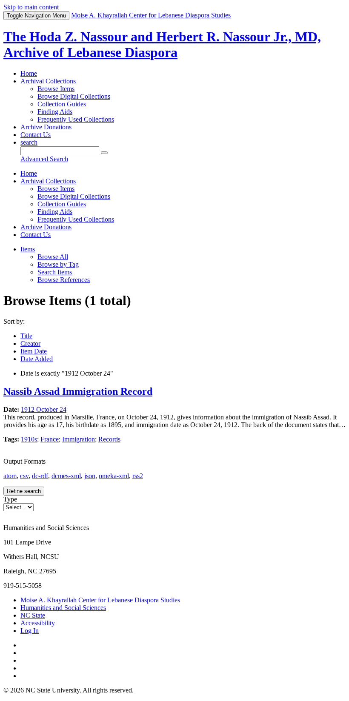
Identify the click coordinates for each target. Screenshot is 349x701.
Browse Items (55, 88)
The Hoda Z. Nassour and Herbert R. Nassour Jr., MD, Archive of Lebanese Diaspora (162, 44)
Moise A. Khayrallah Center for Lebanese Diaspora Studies (100, 600)
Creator (30, 343)
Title (26, 335)
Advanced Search (44, 158)
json (89, 475)
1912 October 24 (43, 409)
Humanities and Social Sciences (63, 607)
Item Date (33, 351)
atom (10, 475)
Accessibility (37, 623)
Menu (36, 15)
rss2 (137, 475)
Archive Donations (46, 127)
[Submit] (104, 152)
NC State (32, 615)
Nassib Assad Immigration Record (77, 391)
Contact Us (35, 134)
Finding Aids (54, 111)
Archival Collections (48, 81)
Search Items (54, 272)
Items (27, 249)
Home (28, 73)
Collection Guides (61, 104)
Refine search (24, 491)
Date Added (36, 358)
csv (24, 475)
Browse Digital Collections (73, 96)
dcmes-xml (66, 475)
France (49, 439)
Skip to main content (31, 7)
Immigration (78, 439)
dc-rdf (40, 475)
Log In (29, 630)
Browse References (63, 279)
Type (10, 499)
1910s (29, 439)
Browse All (52, 256)
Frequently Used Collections (75, 119)
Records (109, 439)
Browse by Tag (58, 264)
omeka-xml (114, 475)
